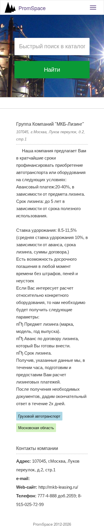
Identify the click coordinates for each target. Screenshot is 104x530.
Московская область (36, 428)
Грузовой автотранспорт (39, 416)
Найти (52, 70)
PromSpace (32, 8)
